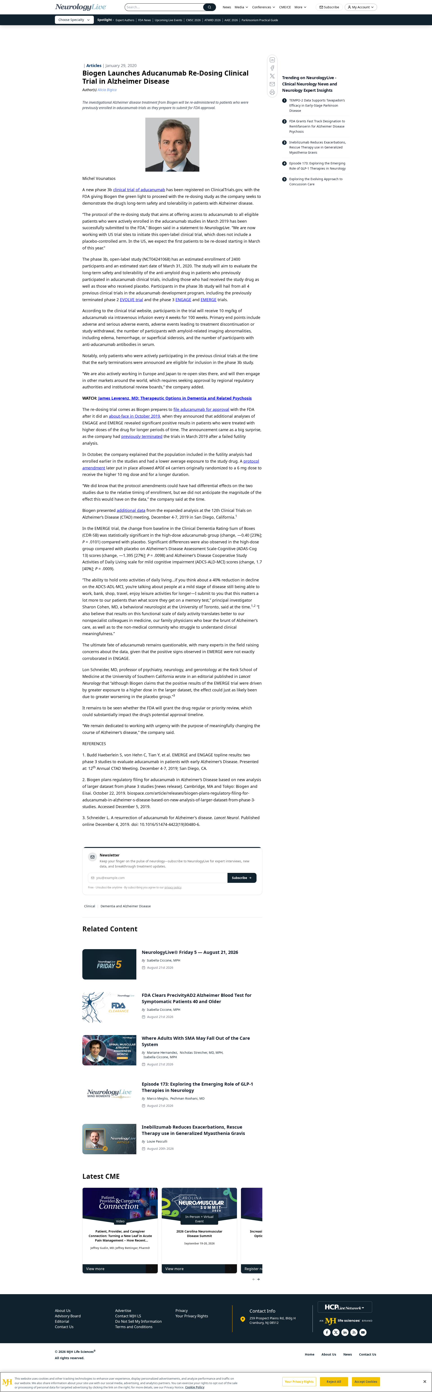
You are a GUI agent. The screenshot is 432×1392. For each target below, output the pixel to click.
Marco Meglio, (158, 1098)
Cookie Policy (194, 1387)
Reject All (334, 1381)
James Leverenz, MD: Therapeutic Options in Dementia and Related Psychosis (175, 398)
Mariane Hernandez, (162, 1052)
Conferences (261, 7)
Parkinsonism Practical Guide (260, 20)
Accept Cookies (366, 1381)
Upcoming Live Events (168, 20)
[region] (216, 1382)
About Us (63, 1310)
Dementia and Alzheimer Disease (126, 906)
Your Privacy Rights (192, 1316)
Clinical (89, 906)
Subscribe (239, 878)
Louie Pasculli (157, 1141)
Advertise (123, 1310)
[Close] (425, 1381)
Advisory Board (68, 1316)
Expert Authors (125, 20)
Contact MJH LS (128, 1316)
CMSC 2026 (193, 20)
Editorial (62, 1321)
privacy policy (172, 887)
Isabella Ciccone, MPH (163, 960)
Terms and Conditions (134, 1326)
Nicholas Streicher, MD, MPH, (201, 1052)
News (227, 7)
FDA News (144, 20)
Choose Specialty (71, 20)
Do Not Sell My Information (138, 1321)
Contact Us (64, 1326)
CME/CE (285, 7)
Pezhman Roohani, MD (187, 1098)
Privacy (182, 1310)
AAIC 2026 (231, 20)
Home (309, 1354)
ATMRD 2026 (213, 20)
